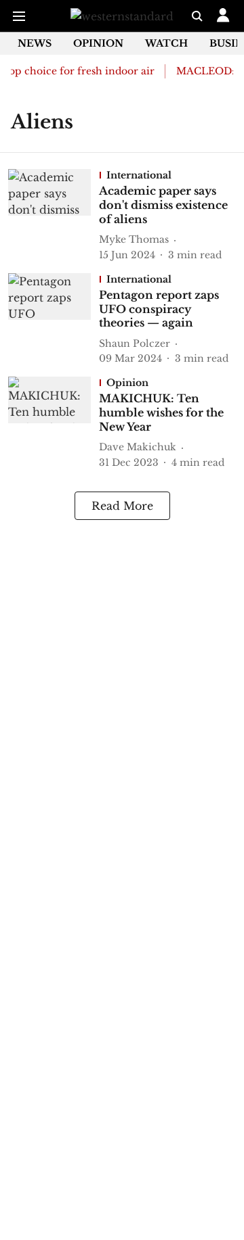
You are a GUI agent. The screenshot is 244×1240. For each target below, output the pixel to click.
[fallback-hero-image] (53, 215)
